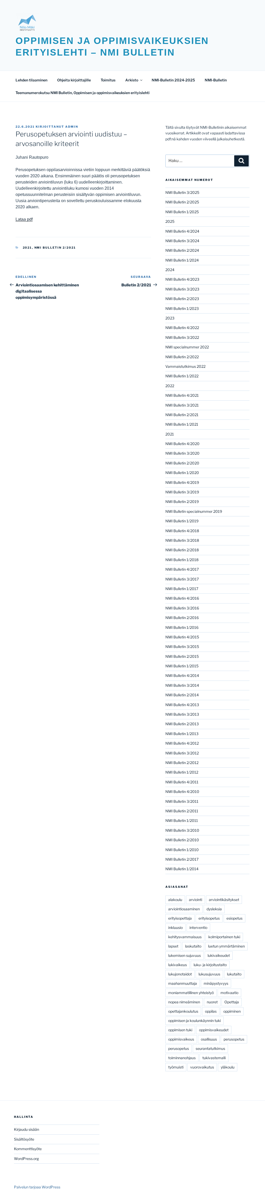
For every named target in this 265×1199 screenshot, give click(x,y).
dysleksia (214, 909)
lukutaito (234, 974)
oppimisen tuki (180, 1030)
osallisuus (209, 1039)
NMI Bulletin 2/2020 (182, 463)
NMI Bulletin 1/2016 (181, 627)
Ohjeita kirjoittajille (74, 80)
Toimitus (108, 80)
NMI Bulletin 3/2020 (182, 453)
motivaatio (229, 992)
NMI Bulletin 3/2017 (182, 579)
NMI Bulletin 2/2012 (181, 762)
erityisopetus (209, 918)
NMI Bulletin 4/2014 (182, 675)
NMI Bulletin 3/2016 (182, 608)
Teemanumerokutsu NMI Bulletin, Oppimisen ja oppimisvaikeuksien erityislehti (83, 92)
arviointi (195, 899)
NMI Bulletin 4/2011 (181, 782)
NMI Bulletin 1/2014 (181, 869)
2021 (27, 247)
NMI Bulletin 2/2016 (182, 617)
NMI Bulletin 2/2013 (182, 724)
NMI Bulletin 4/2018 (182, 531)
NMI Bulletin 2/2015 (182, 656)
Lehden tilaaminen (31, 80)
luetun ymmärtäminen (226, 946)
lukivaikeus (177, 965)
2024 (169, 270)
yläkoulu (227, 1067)
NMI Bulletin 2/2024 (182, 250)
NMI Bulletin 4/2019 (182, 482)
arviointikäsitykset (224, 899)
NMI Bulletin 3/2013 (182, 714)
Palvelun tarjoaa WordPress (37, 1187)
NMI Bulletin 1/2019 (181, 521)
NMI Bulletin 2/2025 (182, 202)
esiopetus (234, 918)
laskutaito (193, 946)
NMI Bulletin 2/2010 (182, 840)
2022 (169, 386)
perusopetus (234, 1039)
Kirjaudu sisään (26, 1129)
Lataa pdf (24, 219)
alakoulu (175, 899)
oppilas (211, 1011)
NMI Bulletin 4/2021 (182, 395)
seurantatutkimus (210, 1048)
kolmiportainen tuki (224, 937)
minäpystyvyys (216, 983)
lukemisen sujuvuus (184, 955)
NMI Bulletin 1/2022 (181, 376)
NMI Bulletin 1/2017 (181, 588)
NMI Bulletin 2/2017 (181, 859)
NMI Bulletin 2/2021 (55, 247)
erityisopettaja (180, 918)
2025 (169, 221)
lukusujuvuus (209, 974)
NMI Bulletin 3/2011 (181, 801)
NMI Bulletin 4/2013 (182, 704)
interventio (198, 927)
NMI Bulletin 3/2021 (182, 405)
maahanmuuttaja (182, 983)
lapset (173, 946)
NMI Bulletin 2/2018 (182, 550)
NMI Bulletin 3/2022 (182, 337)
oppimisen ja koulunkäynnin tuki (194, 1020)
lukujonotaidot (180, 974)
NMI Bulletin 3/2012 (182, 753)
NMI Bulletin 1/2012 (181, 772)
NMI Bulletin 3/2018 (182, 540)
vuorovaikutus (202, 1067)
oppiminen (232, 1011)
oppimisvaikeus (181, 1039)
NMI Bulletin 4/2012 (182, 743)
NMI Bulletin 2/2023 (182, 298)
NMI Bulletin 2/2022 (182, 357)
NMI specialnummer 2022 (187, 347)
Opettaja (231, 1002)
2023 (169, 318)
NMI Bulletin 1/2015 (181, 666)
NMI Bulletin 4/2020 (182, 443)
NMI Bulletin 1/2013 (181, 733)
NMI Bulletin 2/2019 (182, 501)
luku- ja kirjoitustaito (210, 965)
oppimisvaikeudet (214, 1030)
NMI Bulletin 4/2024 (182, 231)
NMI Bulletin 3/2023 (182, 289)
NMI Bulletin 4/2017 (182, 569)
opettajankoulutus (183, 1011)
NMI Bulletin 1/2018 (181, 560)
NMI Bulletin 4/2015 (182, 637)
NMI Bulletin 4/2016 (182, 598)
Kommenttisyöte (28, 1149)
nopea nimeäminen (184, 1002)
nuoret (212, 1002)
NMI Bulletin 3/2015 (182, 646)
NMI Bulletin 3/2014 (182, 685)
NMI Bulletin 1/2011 (181, 820)
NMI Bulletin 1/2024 (182, 260)
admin (71, 126)
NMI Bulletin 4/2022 (182, 327)
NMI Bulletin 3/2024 (182, 241)
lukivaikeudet (219, 955)
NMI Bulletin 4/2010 (182, 791)
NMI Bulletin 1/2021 (181, 424)
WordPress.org (26, 1158)
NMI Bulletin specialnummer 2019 (193, 511)
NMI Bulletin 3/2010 (182, 830)
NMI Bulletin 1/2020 (182, 472)
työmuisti (175, 1067)
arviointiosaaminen (184, 909)
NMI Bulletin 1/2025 (182, 212)
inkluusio (175, 927)
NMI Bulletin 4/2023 (182, 279)
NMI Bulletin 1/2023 (182, 308)
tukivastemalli (214, 1058)
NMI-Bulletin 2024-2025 (173, 80)
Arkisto (131, 80)
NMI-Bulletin (216, 80)
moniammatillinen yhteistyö (191, 992)
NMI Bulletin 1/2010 (182, 849)
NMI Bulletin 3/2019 (182, 492)
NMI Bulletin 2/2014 (182, 695)
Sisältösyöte (24, 1139)
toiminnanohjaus (182, 1058)
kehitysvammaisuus (185, 937)
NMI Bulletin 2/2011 (181, 811)
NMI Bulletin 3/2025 (182, 192)
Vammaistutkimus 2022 (185, 366)
